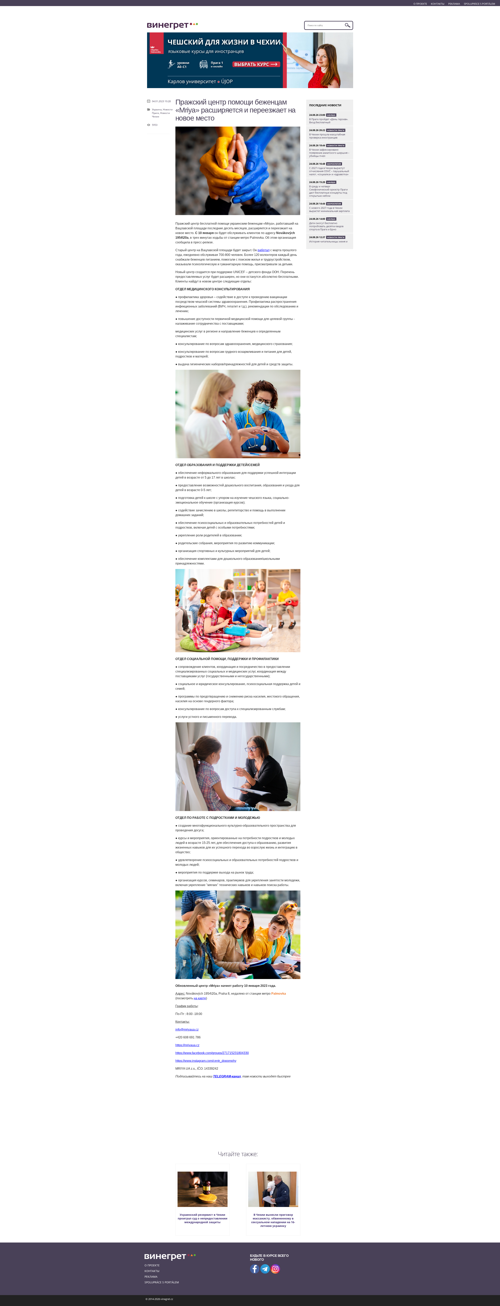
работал (264, 250)
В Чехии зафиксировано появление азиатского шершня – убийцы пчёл (329, 153)
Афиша (331, 115)
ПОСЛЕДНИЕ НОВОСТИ (325, 105)
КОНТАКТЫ (437, 3)
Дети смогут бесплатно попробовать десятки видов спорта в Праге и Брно (326, 226)
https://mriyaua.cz (187, 1045)
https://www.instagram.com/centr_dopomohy (205, 1060)
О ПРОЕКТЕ (420, 3)
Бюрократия (334, 164)
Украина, (157, 109)
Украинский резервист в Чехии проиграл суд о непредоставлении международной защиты (202, 1218)
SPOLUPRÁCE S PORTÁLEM (479, 3)
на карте (200, 998)
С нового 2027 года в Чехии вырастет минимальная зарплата (329, 209)
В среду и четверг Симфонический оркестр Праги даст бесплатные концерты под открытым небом (328, 191)
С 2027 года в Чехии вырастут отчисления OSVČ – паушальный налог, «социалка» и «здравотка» (329, 171)
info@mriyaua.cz (187, 1029)
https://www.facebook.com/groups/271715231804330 (212, 1053)
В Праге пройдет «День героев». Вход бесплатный (328, 120)
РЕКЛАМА (454, 3)
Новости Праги (335, 130)
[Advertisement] (237, 1113)
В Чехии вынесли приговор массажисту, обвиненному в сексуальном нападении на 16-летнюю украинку (273, 1220)
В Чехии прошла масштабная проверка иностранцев (327, 136)
